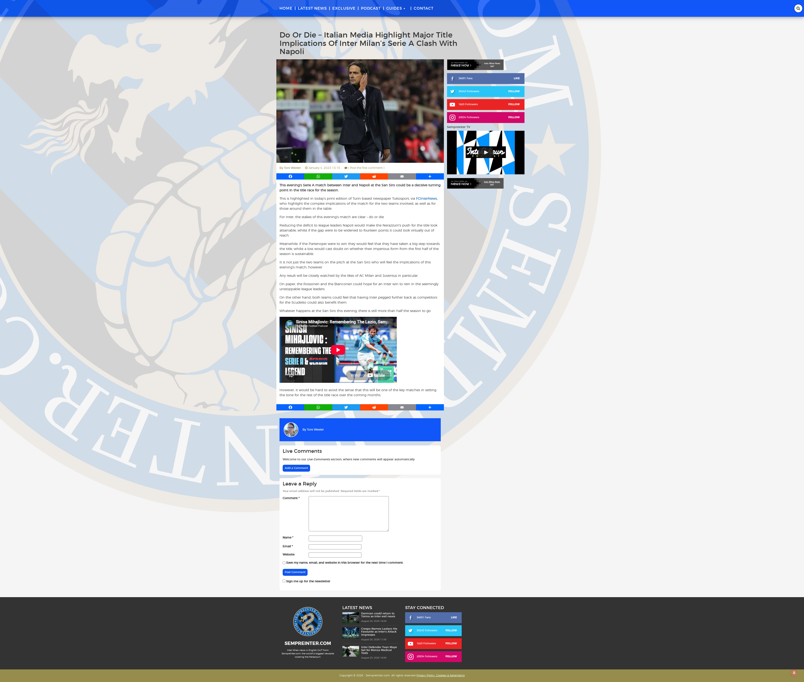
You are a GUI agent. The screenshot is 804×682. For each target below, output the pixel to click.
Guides (394, 8)
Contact (424, 8)
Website (289, 554)
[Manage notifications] (794, 672)
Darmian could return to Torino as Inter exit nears (378, 615)
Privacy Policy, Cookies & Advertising (440, 675)
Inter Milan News (492, 182)
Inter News (492, 63)
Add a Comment (296, 468)
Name (288, 537)
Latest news (312, 8)
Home (286, 8)
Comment (291, 498)
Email (288, 546)
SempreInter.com (308, 643)
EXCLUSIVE (344, 8)
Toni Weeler (292, 168)
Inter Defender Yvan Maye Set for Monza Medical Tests (379, 650)
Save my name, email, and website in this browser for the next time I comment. (344, 562)
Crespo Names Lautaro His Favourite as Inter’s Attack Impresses (379, 632)
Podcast (371, 8)
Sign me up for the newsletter (307, 581)
